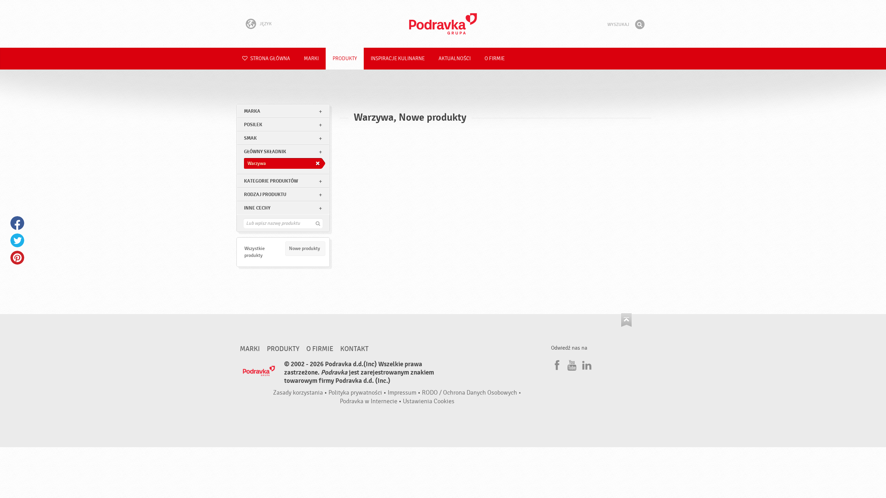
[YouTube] (571, 364)
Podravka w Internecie (368, 401)
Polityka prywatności (355, 392)
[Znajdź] (639, 24)
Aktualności (455, 59)
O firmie (495, 59)
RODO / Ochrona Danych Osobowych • (471, 392)
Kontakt (354, 349)
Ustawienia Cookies (428, 401)
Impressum (402, 392)
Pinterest (17, 258)
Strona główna (269, 59)
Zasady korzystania (298, 392)
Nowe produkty (304, 248)
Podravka (443, 23)
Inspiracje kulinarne (398, 59)
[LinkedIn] (586, 364)
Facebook (17, 223)
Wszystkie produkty (254, 252)
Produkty (345, 59)
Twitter (17, 240)
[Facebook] (556, 364)
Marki (311, 59)
